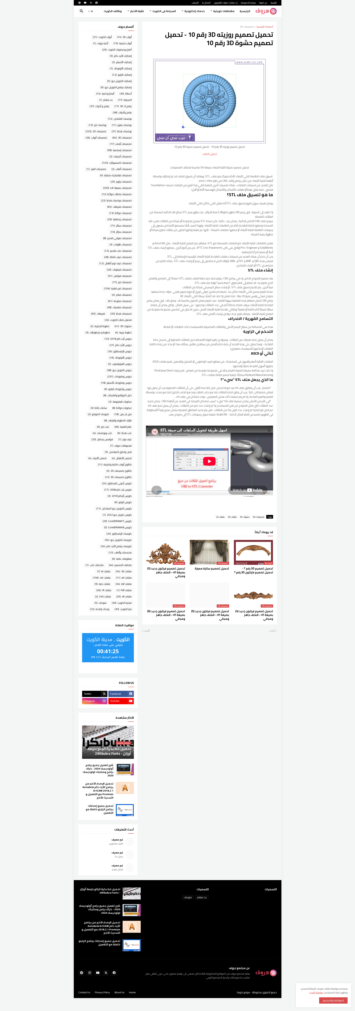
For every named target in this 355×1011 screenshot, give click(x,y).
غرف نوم (125, 439)
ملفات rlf (103, 590)
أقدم (147, 631)
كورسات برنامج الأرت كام (116, 546)
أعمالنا (126, 93)
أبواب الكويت (102, 37)
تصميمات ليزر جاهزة (118, 288)
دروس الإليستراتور (120, 351)
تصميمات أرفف (121, 143)
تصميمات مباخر (122, 294)
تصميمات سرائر (121, 231)
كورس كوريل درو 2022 (117, 514)
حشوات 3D (245, 517)
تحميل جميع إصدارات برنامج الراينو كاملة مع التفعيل (99, 809)
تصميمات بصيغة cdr (117, 187)
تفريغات (98, 313)
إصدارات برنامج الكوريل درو (116, 87)
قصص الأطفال (122, 458)
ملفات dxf (124, 583)
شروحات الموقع (98, 414)
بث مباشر (106, 99)
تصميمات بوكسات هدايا (116, 200)
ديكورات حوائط (122, 407)
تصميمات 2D (96, 131)
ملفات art (124, 577)
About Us (119, 992)
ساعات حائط (99, 407)
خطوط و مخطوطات (98, 332)
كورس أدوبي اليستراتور (117, 483)
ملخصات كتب (95, 565)
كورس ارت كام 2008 (118, 489)
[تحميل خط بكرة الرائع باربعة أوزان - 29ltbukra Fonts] (132, 893)
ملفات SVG (103, 596)
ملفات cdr (102, 577)
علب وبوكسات (102, 433)
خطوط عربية (123, 332)
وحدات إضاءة (99, 609)
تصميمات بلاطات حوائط (117, 194)
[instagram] (90, 973)
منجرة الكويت (122, 602)
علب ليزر (103, 426)
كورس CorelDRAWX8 (118, 527)
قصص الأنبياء (97, 458)
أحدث (272, 631)
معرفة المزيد (316, 992)
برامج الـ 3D (123, 106)
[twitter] (91, 3)
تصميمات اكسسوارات (117, 162)
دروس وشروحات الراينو (118, 389)
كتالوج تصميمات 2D (119, 470)
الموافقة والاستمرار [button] (333, 1000)
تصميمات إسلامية (119, 150)
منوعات (100, 602)
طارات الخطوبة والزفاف (118, 420)
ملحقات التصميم (120, 565)
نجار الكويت (123, 609)
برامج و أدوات (99, 106)
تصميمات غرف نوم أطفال (115, 263)
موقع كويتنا (243, 992)
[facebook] (96, 3)
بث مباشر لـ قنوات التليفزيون (226, 3)
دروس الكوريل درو (119, 370)
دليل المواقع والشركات (117, 395)
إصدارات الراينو (122, 74)
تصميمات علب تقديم (118, 250)
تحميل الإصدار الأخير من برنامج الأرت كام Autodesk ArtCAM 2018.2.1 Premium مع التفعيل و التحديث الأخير (97, 790)
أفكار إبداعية (105, 93)
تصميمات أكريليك (120, 156)
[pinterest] (79, 3)
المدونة (125, 99)
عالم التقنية (123, 426)
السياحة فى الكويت (164, 11)
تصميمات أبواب (96, 137)
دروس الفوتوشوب (120, 363)
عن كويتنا (263, 3)
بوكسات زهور (122, 125)
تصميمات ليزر (122, 282)
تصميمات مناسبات (119, 307)
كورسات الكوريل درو (118, 539)
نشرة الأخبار (137, 11)
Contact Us (84, 992)
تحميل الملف (209, 154)
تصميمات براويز (121, 181)
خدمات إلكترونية (194, 11)
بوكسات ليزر (97, 125)
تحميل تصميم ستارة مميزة (212, 568)
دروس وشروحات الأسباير (116, 382)
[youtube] (85, 3)
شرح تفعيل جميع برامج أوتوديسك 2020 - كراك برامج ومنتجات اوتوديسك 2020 (98, 770)
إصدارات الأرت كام (121, 55)
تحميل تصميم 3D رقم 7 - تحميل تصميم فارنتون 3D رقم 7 (253, 570)
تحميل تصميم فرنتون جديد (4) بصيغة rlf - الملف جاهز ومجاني (254, 615)
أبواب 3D (124, 37)
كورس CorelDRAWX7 (117, 521)
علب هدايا (124, 433)
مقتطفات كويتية (223, 11)
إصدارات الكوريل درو (119, 81)
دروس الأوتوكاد (120, 357)
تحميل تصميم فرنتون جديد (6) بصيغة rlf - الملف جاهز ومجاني (166, 615)
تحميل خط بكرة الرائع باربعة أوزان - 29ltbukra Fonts (100, 891)
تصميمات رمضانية (119, 219)
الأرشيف (195, 3)
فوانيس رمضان (102, 439)
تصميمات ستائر (121, 225)
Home (132, 992)
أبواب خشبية (123, 43)
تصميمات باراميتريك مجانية (116, 175)
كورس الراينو (123, 502)
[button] (90, 11)
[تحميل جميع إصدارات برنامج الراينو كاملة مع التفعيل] (125, 810)
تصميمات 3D (246, 26)
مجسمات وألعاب (120, 552)
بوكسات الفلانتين (120, 118)
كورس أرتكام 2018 (120, 495)
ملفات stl (220, 517)
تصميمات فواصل (120, 275)
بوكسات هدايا (122, 131)
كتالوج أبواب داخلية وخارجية (115, 464)
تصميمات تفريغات (119, 206)
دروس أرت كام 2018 (118, 338)
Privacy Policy (102, 992)
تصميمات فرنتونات (119, 269)
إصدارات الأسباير (122, 62)
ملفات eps (102, 583)
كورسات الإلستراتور (119, 533)
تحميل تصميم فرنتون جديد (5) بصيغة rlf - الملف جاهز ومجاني (210, 615)
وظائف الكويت (113, 11)
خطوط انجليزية (99, 326)
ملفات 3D (232, 517)
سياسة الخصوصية (248, 3)
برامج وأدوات (122, 112)
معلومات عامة (122, 558)
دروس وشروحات (119, 376)
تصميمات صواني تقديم (117, 238)
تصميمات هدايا (121, 313)
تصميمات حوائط (120, 213)
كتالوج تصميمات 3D (118, 477)
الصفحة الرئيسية (264, 26)
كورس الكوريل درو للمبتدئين (114, 508)
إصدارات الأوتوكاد (121, 68)
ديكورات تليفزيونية (120, 401)
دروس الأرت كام (120, 345)
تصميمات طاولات (120, 244)
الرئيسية (274, 3)
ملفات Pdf (124, 590)
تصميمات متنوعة (120, 301)
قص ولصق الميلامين (118, 451)
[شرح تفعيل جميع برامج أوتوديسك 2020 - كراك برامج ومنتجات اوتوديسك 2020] (125, 769)
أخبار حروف (100, 43)
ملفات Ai (103, 571)
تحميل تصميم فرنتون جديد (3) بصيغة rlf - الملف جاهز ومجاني (166, 572)
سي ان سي (123, 414)
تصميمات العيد (96, 169)
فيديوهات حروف (121, 445)
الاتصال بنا (206, 3)
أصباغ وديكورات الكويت (117, 49)
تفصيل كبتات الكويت (118, 319)
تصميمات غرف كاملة (118, 257)
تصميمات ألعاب (121, 169)
